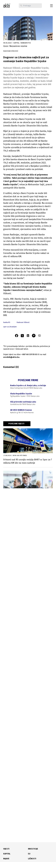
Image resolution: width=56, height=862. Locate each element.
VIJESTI (6, 849)
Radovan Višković (23, 322)
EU (29, 854)
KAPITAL (6, 854)
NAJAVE (6, 859)
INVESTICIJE (33, 849)
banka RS (6, 322)
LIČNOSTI (32, 859)
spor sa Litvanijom (10, 327)
